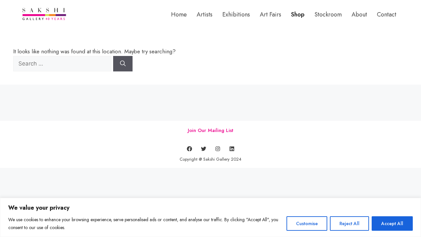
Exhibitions (236, 14)
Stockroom (328, 14)
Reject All (349, 223)
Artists (204, 14)
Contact (386, 14)
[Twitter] (203, 149)
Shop (298, 14)
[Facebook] (189, 149)
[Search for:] (63, 63)
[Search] (123, 64)
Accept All (392, 223)
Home (179, 14)
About (359, 14)
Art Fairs (270, 14)
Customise (307, 223)
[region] (210, 217)
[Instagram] (217, 149)
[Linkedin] (232, 149)
